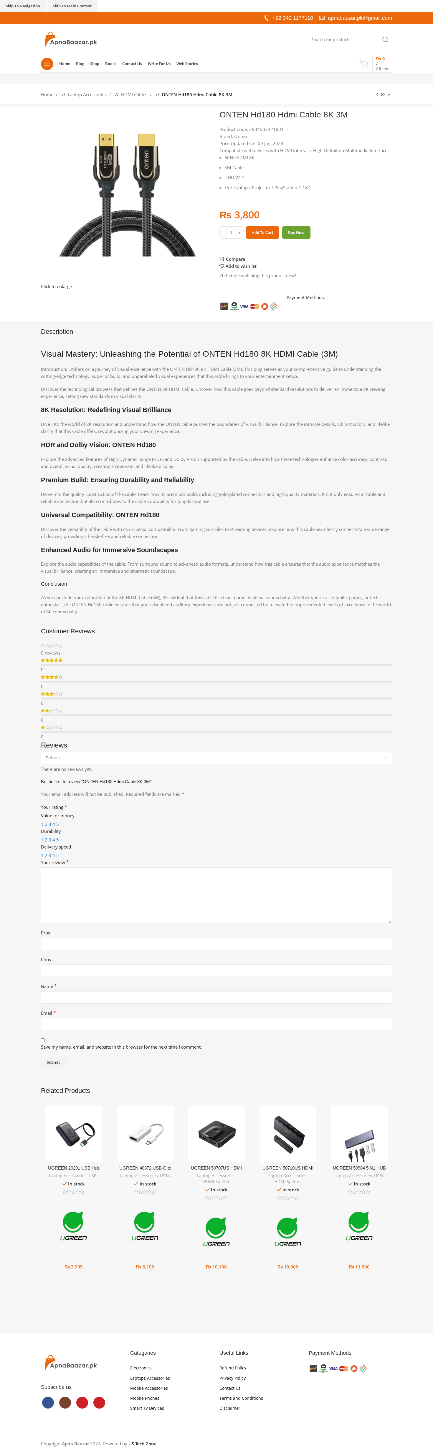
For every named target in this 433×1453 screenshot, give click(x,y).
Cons (46, 959)
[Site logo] (70, 39)
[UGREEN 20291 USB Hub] (73, 1134)
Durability (51, 831)
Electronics (141, 1368)
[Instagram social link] (50, 18)
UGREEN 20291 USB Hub (74, 1167)
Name (49, 986)
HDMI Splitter (216, 1181)
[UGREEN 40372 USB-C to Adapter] (145, 1134)
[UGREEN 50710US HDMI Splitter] (288, 1134)
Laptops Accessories (150, 1378)
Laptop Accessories (88, 94)
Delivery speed (56, 847)
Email (48, 1013)
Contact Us (230, 1388)
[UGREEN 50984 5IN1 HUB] (359, 1134)
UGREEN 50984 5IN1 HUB (359, 1167)
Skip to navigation (23, 6)
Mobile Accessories (149, 1388)
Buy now (296, 232)
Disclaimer (229, 1408)
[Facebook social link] (44, 18)
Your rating (54, 807)
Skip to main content (72, 6)
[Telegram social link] (335, 258)
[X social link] (317, 258)
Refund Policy (232, 1368)
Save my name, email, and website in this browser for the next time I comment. (121, 1047)
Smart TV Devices (147, 1408)
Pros (45, 933)
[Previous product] (377, 95)
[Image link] (70, 1362)
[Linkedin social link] (329, 258)
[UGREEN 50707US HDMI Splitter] (216, 1134)
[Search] (385, 39)
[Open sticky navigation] (47, 64)
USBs (94, 1175)
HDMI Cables (134, 94)
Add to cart (262, 232)
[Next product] (389, 95)
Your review (55, 862)
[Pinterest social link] (63, 18)
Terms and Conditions (241, 1398)
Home (47, 94)
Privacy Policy (232, 1378)
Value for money (58, 815)
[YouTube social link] (57, 18)
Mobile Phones (144, 1398)
